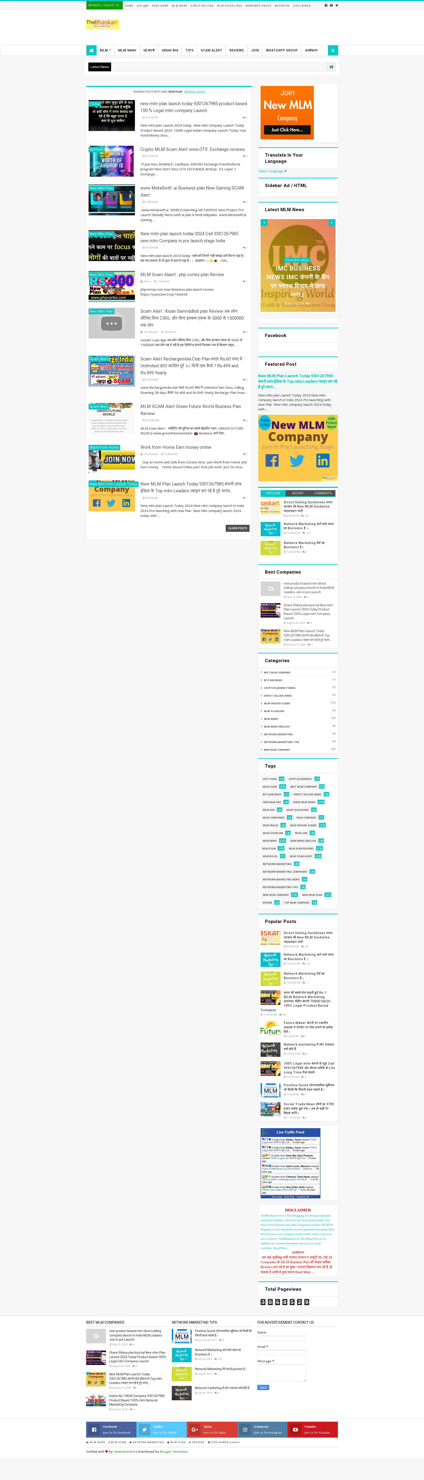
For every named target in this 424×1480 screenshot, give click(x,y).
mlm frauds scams (277, 703)
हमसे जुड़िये (143, 6)
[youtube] (331, 5)
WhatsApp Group (258, 6)
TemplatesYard (124, 1451)
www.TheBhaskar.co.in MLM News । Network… (289, 1168)
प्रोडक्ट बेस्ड (170, 50)
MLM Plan (178, 1442)
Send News (160, 6)
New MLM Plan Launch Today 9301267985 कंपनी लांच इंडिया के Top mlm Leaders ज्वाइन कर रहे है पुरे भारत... (297, 381)
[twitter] (336, 5)
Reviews (236, 50)
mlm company (306, 817)
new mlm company (277, 749)
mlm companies (274, 817)
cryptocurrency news (279, 688)
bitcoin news (273, 680)
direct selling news (278, 695)
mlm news (271, 718)
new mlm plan (312, 894)
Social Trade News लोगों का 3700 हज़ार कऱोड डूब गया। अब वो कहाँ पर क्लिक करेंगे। (309, 1108)
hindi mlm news (297, 260)
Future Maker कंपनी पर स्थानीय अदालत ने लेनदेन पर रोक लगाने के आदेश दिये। (308, 1027)
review (267, 902)
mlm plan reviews (301, 848)
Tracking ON (303, 1197)
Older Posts (237, 528)
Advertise (282, 6)
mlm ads (269, 809)
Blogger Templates (174, 1451)
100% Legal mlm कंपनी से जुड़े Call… (289, 1141)
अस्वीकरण (311, 50)
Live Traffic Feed (290, 1132)
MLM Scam (270, 786)
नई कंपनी (149, 50)
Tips (190, 50)
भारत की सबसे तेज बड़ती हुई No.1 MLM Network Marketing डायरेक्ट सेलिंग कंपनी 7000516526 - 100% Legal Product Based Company (297, 1001)
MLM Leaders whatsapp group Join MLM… (286, 1179)
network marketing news (281, 879)
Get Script (277, 1197)
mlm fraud (270, 825)
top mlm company (297, 902)
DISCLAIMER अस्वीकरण (225, 1442)
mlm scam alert (301, 856)
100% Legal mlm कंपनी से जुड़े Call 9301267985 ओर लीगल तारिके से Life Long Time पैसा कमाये (309, 1068)
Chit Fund (270, 779)
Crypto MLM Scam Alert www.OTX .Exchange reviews (192, 149)
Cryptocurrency (300, 779)
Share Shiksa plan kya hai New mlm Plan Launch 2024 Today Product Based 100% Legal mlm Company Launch (137, 1357)
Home (129, 6)
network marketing (278, 734)
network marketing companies (285, 871)
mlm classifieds (298, 809)
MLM (104, 50)
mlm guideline (274, 711)
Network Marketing (148, 1442)
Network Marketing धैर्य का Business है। (221, 1369)
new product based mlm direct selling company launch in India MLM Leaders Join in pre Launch (309, 588)
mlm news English (277, 726)
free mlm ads (272, 802)
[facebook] (326, 5)
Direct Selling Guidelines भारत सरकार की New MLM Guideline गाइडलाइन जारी (308, 506)
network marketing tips (281, 742)
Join (255, 50)
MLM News (179, 6)
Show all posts (194, 91)
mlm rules (270, 856)
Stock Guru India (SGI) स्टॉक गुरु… (281, 1189)
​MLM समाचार (127, 50)
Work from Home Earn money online (175, 447)
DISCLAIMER (302, 6)
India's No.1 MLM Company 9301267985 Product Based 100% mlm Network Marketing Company (137, 1400)
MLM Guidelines (229, 6)
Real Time (289, 1197)
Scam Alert (211, 50)
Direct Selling (202, 6)
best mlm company (277, 672)
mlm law (301, 833)
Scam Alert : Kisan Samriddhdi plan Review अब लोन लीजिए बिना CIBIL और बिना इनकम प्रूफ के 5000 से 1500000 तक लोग (192, 318)
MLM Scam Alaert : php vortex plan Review (182, 274)
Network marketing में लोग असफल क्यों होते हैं (222, 1388)
